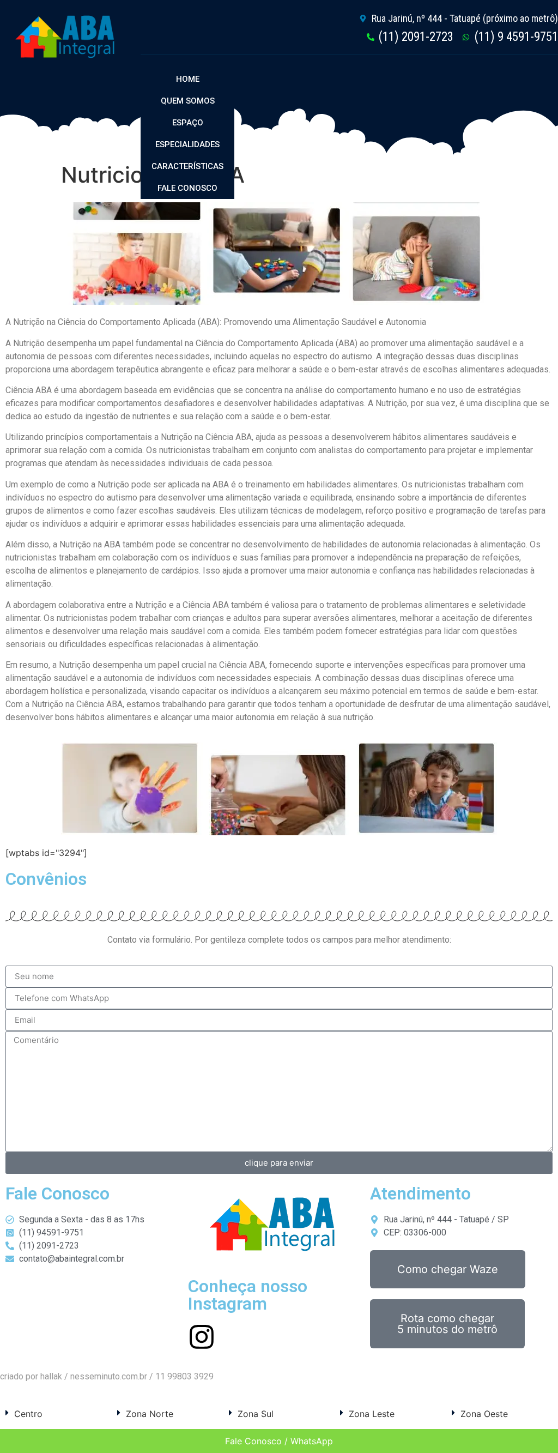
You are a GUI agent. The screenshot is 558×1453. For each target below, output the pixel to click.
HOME (187, 79)
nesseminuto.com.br (108, 1376)
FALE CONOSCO (187, 188)
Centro (28, 1413)
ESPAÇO (187, 123)
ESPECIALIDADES (187, 144)
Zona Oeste (484, 1413)
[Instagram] (201, 1336)
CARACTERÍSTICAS (187, 166)
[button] (55, 1413)
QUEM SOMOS (188, 101)
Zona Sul (256, 1413)
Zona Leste (372, 1413)
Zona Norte (149, 1413)
